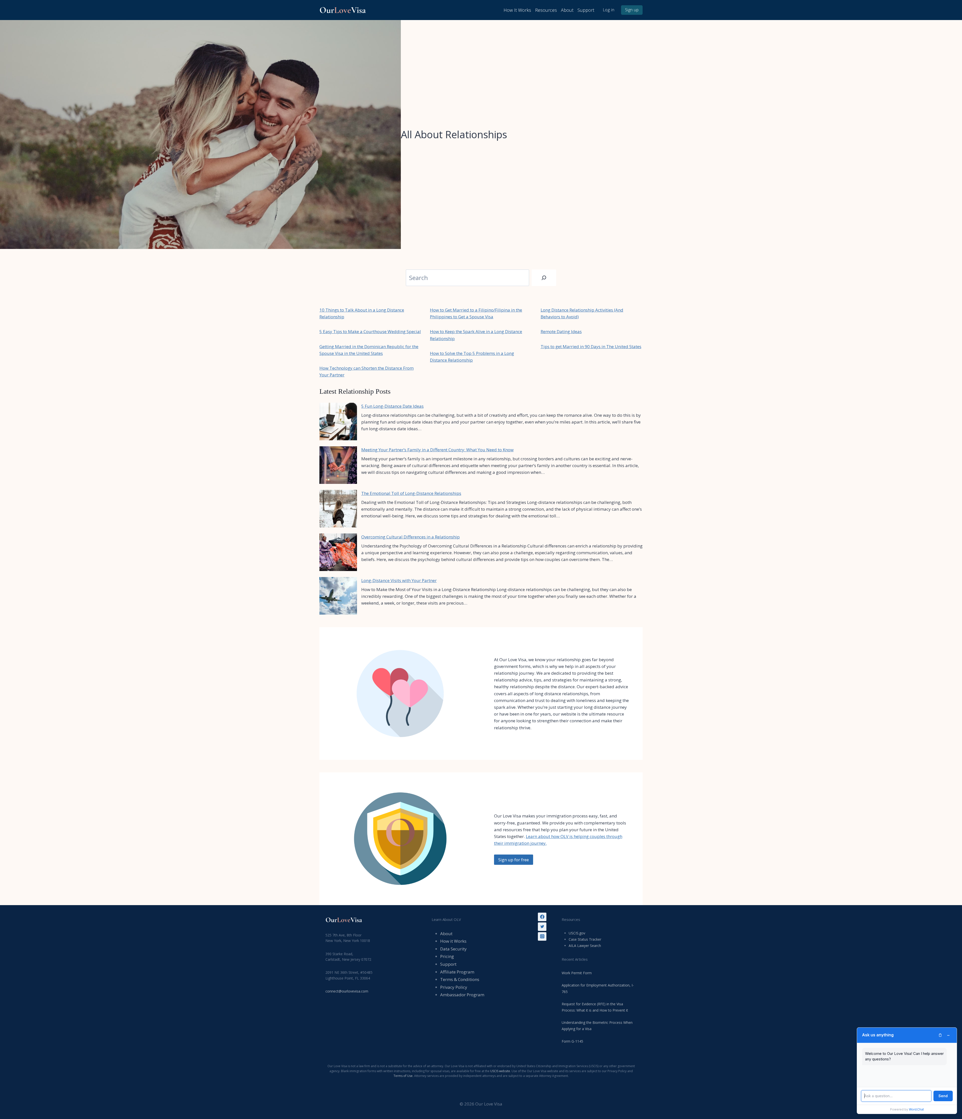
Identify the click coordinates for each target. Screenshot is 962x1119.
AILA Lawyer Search (585, 945)
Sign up (632, 10)
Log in (609, 10)
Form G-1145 (572, 1041)
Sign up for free (513, 860)
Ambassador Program (462, 995)
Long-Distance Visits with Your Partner (399, 580)
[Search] (544, 277)
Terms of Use (403, 1076)
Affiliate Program (457, 972)
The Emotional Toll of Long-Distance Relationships (411, 493)
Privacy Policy (453, 987)
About (567, 10)
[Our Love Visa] (344, 10)
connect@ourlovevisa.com (346, 991)
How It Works (517, 10)
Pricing (447, 956)
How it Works (453, 941)
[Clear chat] (940, 1035)
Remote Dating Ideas (561, 331)
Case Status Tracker (585, 939)
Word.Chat (916, 1109)
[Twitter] (542, 926)
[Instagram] (542, 936)
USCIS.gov (577, 933)
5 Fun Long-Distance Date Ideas (392, 406)
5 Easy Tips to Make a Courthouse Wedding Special (370, 331)
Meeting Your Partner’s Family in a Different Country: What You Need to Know (437, 450)
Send (943, 1096)
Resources (546, 10)
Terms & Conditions (459, 979)
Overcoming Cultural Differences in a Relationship (410, 537)
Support (585, 10)
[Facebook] (542, 917)
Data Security (453, 949)
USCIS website (500, 1071)
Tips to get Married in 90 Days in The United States (591, 346)
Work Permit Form (577, 972)
